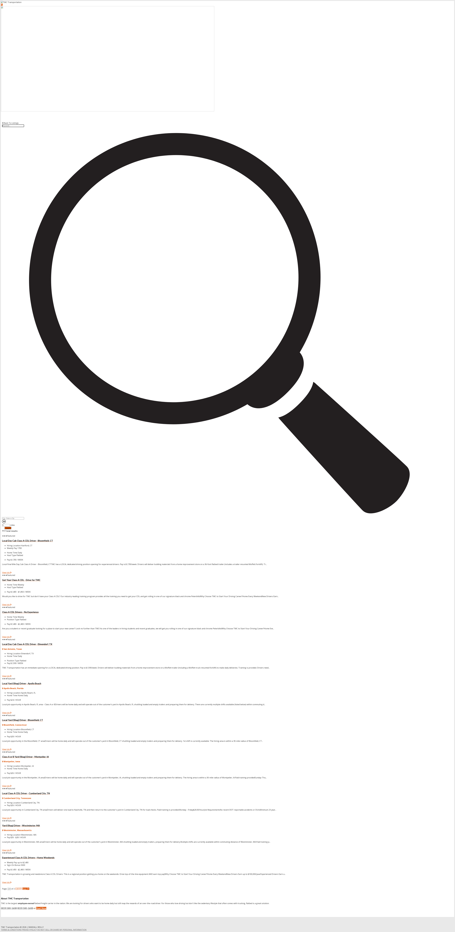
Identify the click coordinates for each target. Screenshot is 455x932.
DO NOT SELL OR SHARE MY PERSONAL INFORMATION (61, 929)
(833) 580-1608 (9, 908)
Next (24, 889)
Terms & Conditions (11, 929)
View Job (6, 572)
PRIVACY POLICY (29, 929)
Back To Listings (11, 123)
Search (7, 528)
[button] (2, 5)
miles (12, 525)
